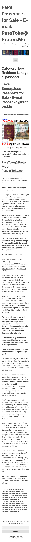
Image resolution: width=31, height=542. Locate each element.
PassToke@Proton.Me (16, 248)
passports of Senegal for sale (11, 497)
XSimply (14, 538)
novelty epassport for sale (18, 495)
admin (27, 114)
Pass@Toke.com (13, 170)
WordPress (19, 536)
